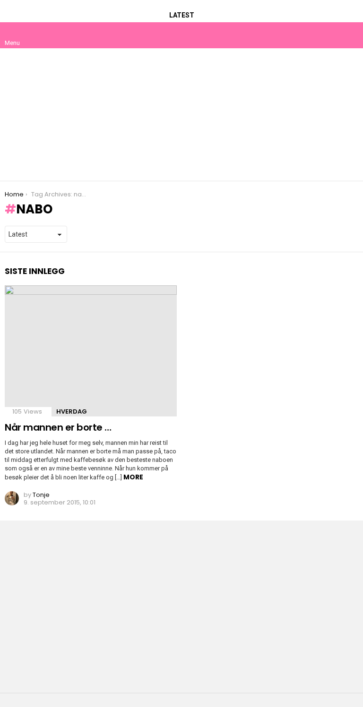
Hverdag (71, 411)
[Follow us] (330, 35)
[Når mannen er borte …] (91, 350)
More (133, 477)
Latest (181, 15)
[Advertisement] (181, 114)
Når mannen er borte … (58, 427)
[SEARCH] (350, 35)
